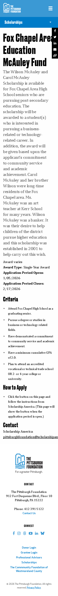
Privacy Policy (34, 588)
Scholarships (29, 562)
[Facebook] (55, 31)
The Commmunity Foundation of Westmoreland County (29, 569)
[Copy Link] (55, 55)
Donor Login (29, 548)
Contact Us (29, 513)
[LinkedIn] (55, 43)
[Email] (55, 49)
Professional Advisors (29, 557)
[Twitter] (55, 37)
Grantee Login (29, 552)
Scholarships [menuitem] (13, 22)
